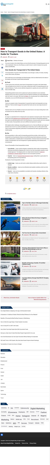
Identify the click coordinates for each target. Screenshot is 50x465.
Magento (43, 416)
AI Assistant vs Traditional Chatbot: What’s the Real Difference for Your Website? (19, 314)
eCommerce (12, 412)
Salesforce (8, 423)
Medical (12, 419)
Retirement (42, 419)
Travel (2, 48)
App (12, 408)
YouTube (23, 426)
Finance (2, 364)
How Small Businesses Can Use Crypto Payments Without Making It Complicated (19, 336)
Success (24, 423)
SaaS (47, 419)
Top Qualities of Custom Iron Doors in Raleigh (11, 344)
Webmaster (4, 57)
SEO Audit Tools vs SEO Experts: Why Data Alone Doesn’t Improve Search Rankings (20, 340)
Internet (33, 416)
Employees (22, 412)
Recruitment (35, 419)
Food (2, 368)
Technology (3, 394)
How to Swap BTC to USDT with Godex (9, 325)
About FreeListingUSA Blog (7, 443)
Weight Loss (17, 426)
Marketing (5, 420)
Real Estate (3, 387)
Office (24, 419)
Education (3, 357)
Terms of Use (25, 443)
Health (2, 375)
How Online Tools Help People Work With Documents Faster (14, 329)
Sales (2, 423)
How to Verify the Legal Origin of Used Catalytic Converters (14, 322)
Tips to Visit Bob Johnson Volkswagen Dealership (35, 203)
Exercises (32, 412)
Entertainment (4, 361)
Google (8, 415)
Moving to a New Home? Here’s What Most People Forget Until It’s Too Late (18, 333)
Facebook (37, 411)
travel (19, 105)
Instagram (26, 416)
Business (3, 353)
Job (1, 379)
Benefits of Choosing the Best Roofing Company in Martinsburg (15, 318)
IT (38, 416)
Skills (19, 422)
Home (18, 416)
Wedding (11, 426)
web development (4, 426)
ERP (27, 412)
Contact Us (17, 443)
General (2, 372)
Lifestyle (3, 383)
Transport (10, 193)
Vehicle (14, 193)
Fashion (44, 412)
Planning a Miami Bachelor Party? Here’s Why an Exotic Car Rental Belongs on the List (35, 248)
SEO (14, 423)
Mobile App (19, 419)
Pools (28, 419)
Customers (17, 407)
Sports (2, 390)
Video (42, 422)
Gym (13, 415)
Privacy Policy (33, 443)
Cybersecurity (25, 408)
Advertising (3, 407)
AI (8, 407)
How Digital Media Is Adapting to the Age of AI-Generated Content (16, 310)
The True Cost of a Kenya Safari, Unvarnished (34, 233)
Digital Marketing (38, 408)
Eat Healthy (4, 412)
